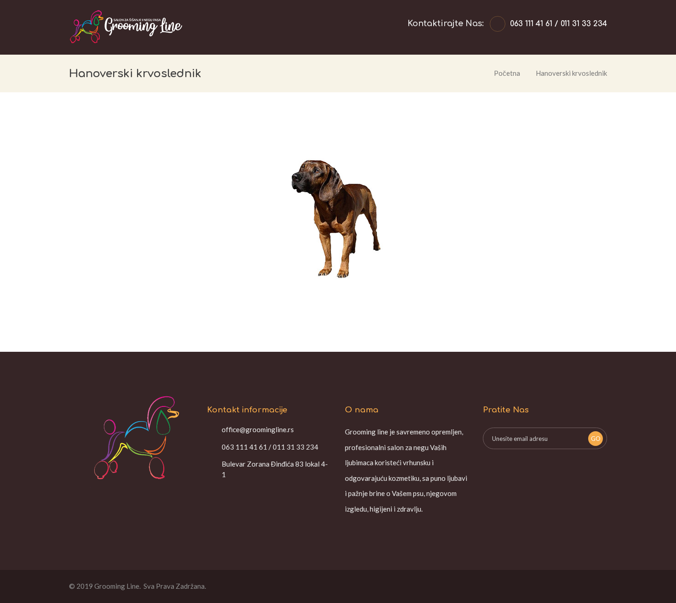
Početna (507, 73)
